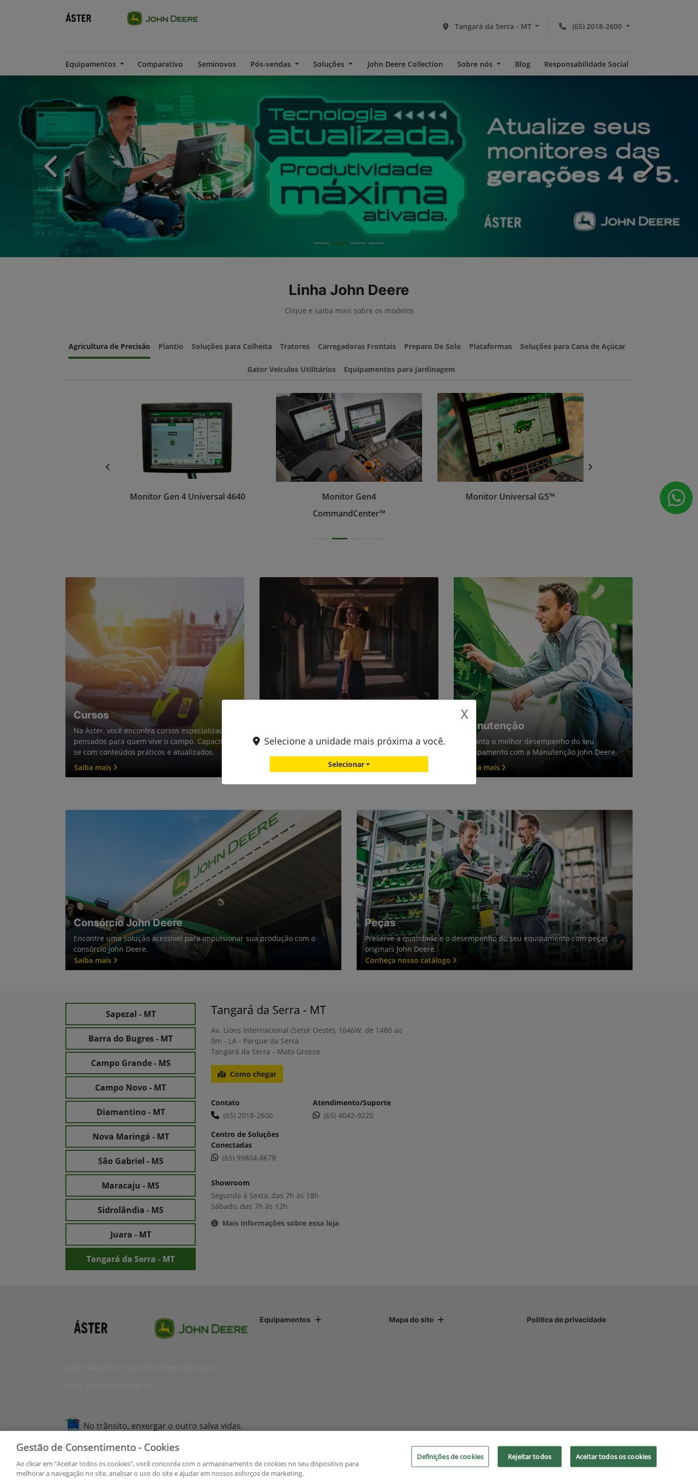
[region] (349, 1457)
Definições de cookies (450, 1456)
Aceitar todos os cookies (613, 1456)
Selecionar (346, 764)
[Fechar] (681, 1456)
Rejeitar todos (529, 1456)
